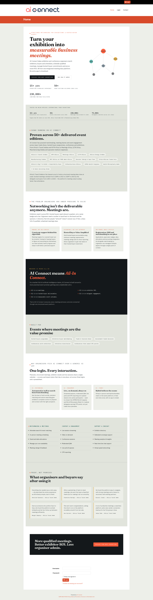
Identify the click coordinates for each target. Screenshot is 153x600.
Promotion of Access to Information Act (84, 596)
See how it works (64, 77)
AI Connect (79, 594)
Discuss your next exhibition (42, 77)
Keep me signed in (70, 576)
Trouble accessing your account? (73, 583)
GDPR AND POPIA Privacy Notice (66, 596)
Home (112, 10)
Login (128, 2)
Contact (125, 10)
